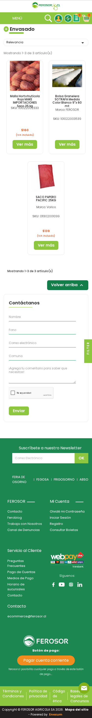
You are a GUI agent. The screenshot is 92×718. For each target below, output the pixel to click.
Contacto (14, 511)
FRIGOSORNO (64, 479)
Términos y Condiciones (13, 694)
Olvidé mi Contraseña (67, 511)
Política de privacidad (38, 694)
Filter (88, 349)
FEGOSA (42, 479)
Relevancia (46, 43)
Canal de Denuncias (23, 530)
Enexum (56, 714)
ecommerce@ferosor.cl (26, 616)
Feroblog (14, 517)
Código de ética (59, 696)
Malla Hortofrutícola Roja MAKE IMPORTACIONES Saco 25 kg (25, 101)
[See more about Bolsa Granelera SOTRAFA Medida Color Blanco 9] (67, 76)
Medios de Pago (20, 578)
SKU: (14, 108)
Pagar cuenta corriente (46, 660)
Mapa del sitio (77, 709)
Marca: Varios (46, 207)
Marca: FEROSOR (67, 110)
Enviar (19, 411)
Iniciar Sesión (60, 517)
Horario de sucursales (16, 587)
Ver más (24, 144)
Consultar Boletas (64, 530)
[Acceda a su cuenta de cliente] (58, 18)
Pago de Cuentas (21, 572)
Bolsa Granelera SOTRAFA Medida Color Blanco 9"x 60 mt (67, 101)
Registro (56, 523)
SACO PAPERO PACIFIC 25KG (46, 198)
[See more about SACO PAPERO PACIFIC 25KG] (46, 177)
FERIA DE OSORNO (19, 479)
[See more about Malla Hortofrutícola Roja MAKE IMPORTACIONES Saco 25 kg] (25, 76)
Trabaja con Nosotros (24, 523)
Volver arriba (67, 285)
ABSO (83, 479)
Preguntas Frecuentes (16, 563)
